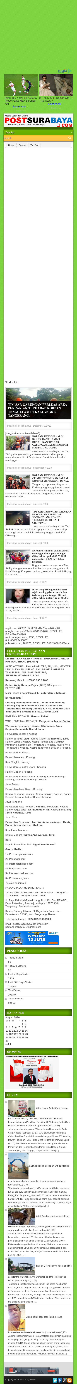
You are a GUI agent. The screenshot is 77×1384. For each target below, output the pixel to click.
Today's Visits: (16, 957)
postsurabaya (24, 426)
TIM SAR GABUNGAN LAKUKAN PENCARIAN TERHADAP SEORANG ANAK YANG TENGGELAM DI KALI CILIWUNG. (51, 517)
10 (7, 1030)
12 (13, 1030)
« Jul (8, 1044)
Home (11, 145)
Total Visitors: (16, 998)
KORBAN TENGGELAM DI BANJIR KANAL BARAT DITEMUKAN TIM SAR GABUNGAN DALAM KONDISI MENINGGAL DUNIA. (50, 441)
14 (19, 1030)
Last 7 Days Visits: (19, 974)
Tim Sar (34, 145)
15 (23, 1030)
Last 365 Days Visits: (20, 982)
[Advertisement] (38, 34)
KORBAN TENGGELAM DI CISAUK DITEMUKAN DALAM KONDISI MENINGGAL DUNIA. (50, 478)
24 (7, 1037)
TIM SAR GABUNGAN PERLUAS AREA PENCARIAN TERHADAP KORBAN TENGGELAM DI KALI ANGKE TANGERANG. (37, 410)
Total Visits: (15, 990)
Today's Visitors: (17, 965)
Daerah (22, 145)
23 (26, 1034)
